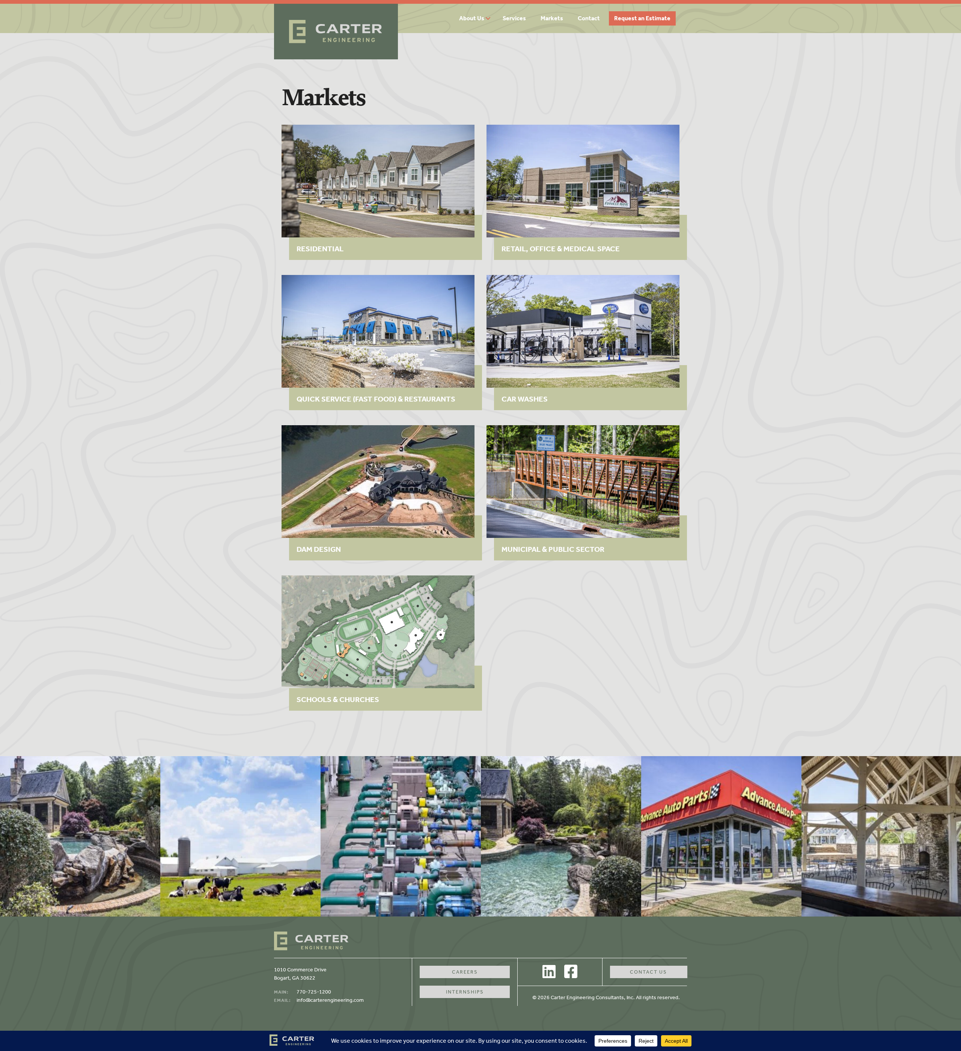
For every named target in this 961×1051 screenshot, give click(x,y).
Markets (552, 18)
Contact (589, 18)
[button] (490, 18)
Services (514, 18)
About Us (471, 18)
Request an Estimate (642, 18)
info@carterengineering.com (330, 1000)
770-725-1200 (314, 992)
